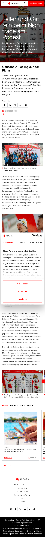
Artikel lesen (8, 458)
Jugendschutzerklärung (23, 525)
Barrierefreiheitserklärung (26, 520)
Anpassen (22, 291)
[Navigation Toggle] (3, 3)
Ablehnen (22, 299)
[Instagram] (11, 509)
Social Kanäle (22, 492)
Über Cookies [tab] (36, 242)
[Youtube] (25, 509)
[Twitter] (20, 509)
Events (14, 405)
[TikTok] (34, 509)
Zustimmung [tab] (8, 242)
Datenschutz (10, 520)
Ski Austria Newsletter (22, 485)
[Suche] (25, 3)
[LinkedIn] (29, 509)
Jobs (22, 498)
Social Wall (22, 488)
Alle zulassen (22, 284)
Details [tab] (22, 242)
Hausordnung (17, 523)
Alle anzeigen (8, 466)
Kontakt (22, 502)
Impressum (28, 523)
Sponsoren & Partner (22, 495)
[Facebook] (15, 509)
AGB (38, 520)
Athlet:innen (26, 405)
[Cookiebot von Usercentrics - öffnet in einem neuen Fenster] (32, 235)
